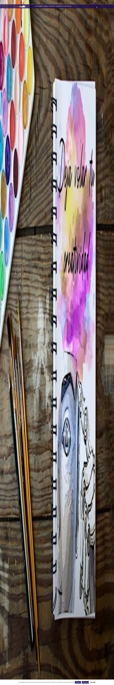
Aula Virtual (67, 6)
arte (20, 6)
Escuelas (52, 6)
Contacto (59, 6)
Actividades (38, 6)
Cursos (45, 6)
